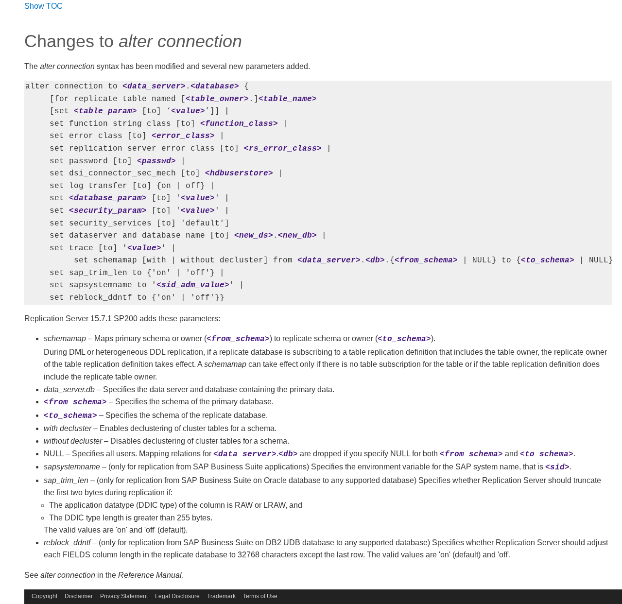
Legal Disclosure (177, 596)
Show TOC (43, 6)
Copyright (44, 596)
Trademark (221, 596)
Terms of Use (260, 596)
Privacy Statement (124, 596)
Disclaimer (79, 596)
